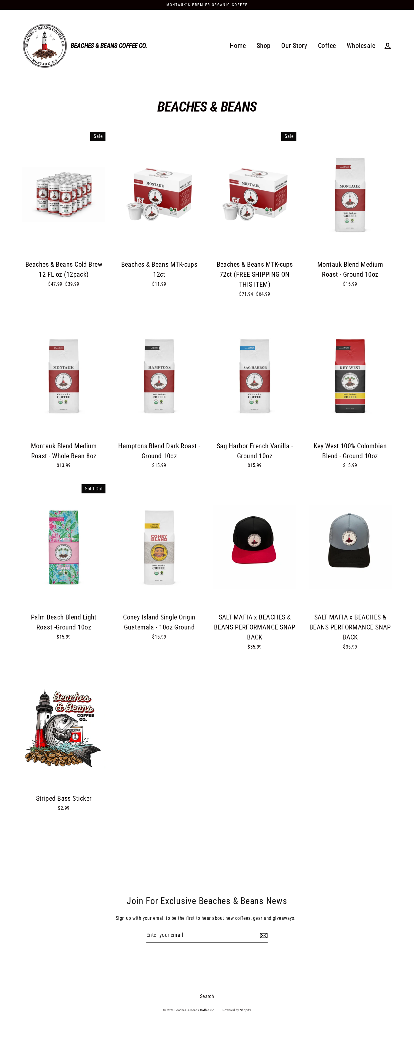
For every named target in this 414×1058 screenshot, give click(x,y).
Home (238, 45)
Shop (264, 45)
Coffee (327, 45)
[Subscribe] (263, 935)
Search (207, 996)
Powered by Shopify (236, 1010)
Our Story (294, 45)
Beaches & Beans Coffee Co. (109, 45)
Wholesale (361, 45)
